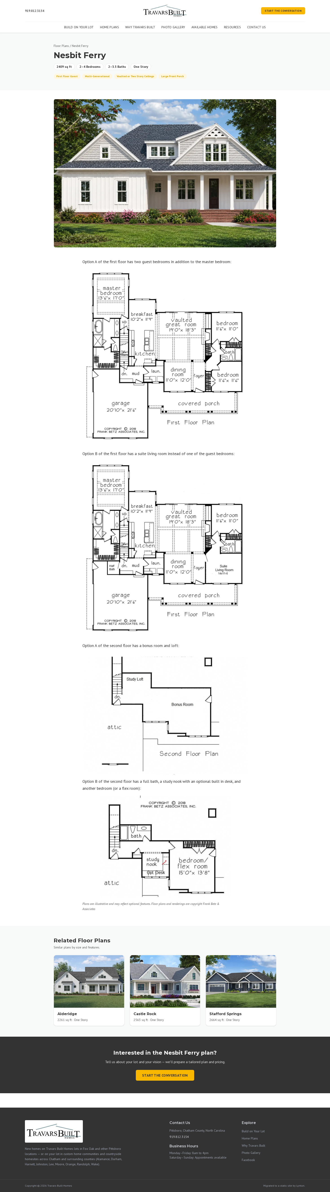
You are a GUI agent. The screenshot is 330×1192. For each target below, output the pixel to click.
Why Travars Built (140, 27)
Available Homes (204, 27)
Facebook (248, 1160)
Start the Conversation (283, 10)
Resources (232, 27)
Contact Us (256, 27)
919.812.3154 (34, 11)
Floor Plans (61, 46)
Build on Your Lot (79, 27)
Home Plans (109, 27)
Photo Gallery (173, 27)
